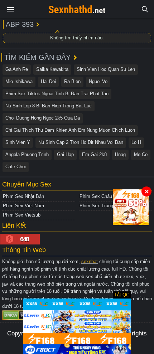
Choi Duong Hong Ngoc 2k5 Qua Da (42, 118)
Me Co (141, 154)
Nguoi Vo (98, 81)
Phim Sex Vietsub (21, 215)
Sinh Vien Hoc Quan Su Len (106, 69)
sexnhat (89, 261)
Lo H (136, 142)
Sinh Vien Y (17, 142)
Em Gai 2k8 (94, 154)
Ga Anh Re (16, 69)
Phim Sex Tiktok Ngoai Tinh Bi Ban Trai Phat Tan (57, 93)
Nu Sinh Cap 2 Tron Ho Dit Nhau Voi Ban (80, 142)
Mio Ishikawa (19, 81)
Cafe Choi (15, 166)
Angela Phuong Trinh (27, 154)
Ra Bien (72, 81)
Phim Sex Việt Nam (23, 205)
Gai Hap (65, 154)
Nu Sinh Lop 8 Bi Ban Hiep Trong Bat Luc (48, 105)
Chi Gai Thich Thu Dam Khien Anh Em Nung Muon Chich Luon (70, 130)
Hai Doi (48, 81)
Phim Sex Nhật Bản (23, 196)
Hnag (120, 154)
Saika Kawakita (52, 69)
